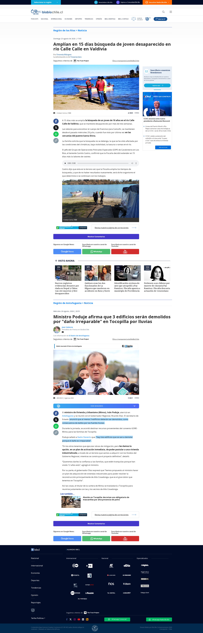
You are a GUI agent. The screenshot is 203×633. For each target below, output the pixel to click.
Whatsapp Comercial (118, 619)
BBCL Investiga (110, 19)
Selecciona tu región (42, 2)
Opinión (99, 19)
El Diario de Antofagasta (79, 335)
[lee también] (71, 502)
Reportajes (36, 602)
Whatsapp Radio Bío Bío (160, 619)
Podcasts (34, 19)
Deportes (78, 19)
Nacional (44, 19)
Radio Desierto (84, 437)
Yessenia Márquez (64, 54)
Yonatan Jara (75, 57)
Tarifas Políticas (37, 618)
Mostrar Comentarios (96, 237)
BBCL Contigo (123, 19)
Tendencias (89, 19)
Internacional (56, 19)
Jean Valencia (67, 327)
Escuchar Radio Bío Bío (158, 2)
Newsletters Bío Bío (105, 2)
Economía (68, 19)
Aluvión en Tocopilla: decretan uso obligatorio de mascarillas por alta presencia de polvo (106, 498)
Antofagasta (68, 415)
